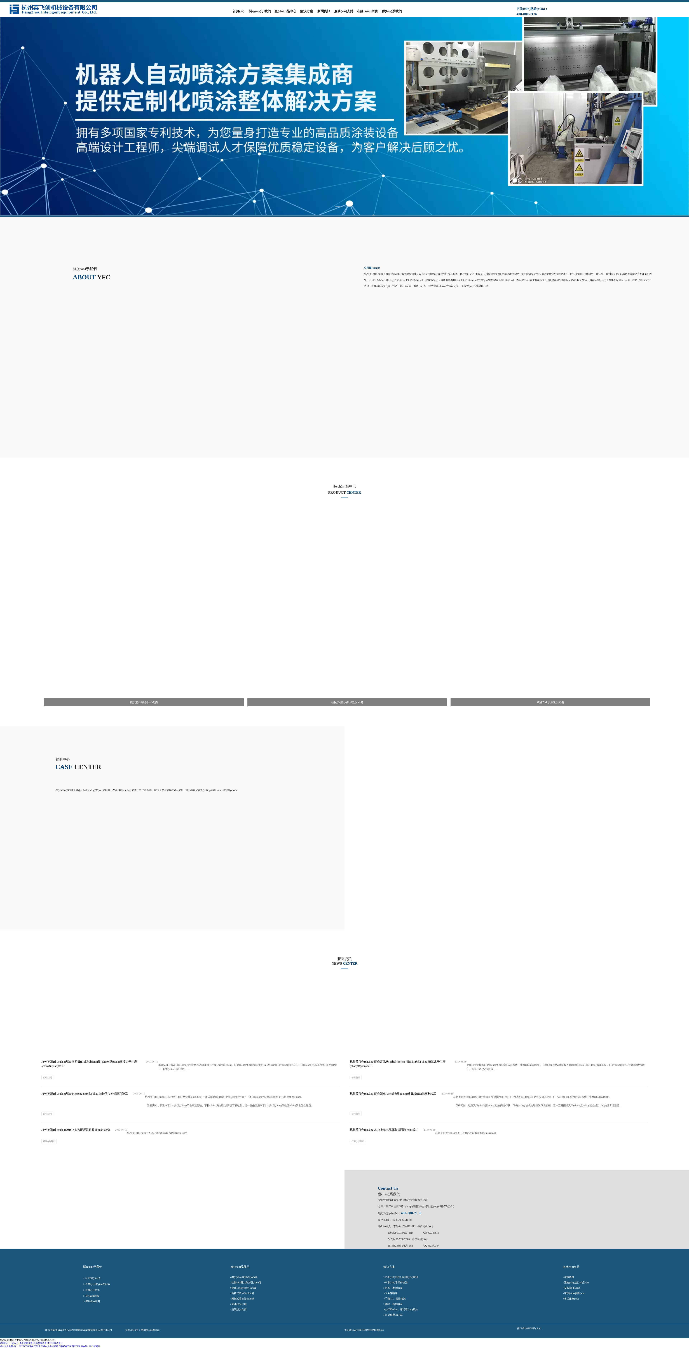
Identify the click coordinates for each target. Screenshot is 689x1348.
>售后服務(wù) (571, 1298)
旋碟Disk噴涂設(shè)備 (243, 1288)
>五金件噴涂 (392, 1293)
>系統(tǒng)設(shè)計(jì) (576, 1282)
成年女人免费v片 (8, 1346)
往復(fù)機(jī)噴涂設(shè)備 (247, 1282)
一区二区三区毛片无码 (27, 1346)
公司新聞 (47, 1077)
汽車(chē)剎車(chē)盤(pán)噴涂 (403, 1277)
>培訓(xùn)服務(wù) (574, 1293)
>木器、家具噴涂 (396, 1288)
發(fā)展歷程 (92, 1296)
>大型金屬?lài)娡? (394, 1315)
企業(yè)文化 (92, 1290)
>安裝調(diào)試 (571, 1288)
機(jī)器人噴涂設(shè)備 (245, 1277)
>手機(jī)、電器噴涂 (396, 1298)
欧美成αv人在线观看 (48, 1346)
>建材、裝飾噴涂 (394, 1304)
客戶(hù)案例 (92, 1301)
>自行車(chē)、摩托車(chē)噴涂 (401, 1309)
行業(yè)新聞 (49, 1141)
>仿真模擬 (569, 1277)
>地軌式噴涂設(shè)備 (243, 1293)
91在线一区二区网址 (90, 1346)
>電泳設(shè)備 (240, 1304)
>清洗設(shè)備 (243, 1309)
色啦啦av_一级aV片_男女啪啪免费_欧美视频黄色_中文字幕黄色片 (31, 1343)
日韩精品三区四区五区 (69, 1346)
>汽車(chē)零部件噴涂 (397, 1282)
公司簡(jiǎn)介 (93, 1278)
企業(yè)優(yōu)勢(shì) (98, 1284)
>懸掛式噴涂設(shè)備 (243, 1298)
